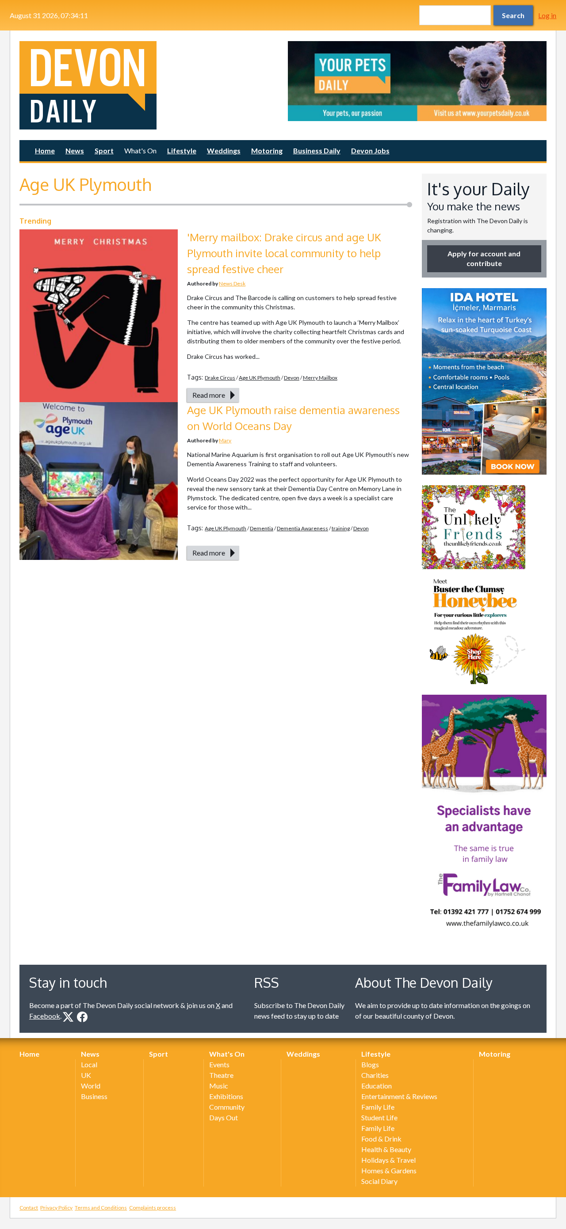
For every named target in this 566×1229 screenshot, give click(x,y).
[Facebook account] (82, 1017)
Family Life (377, 1107)
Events (219, 1064)
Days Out (223, 1117)
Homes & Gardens (389, 1170)
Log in (547, 15)
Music (218, 1085)
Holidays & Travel (388, 1160)
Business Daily (316, 150)
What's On (140, 150)
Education (376, 1085)
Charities (375, 1075)
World (90, 1085)
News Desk (232, 283)
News (74, 150)
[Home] (148, 85)
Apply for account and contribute (483, 258)
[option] (417, 81)
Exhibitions (226, 1096)
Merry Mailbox (320, 377)
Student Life (379, 1117)
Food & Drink (381, 1138)
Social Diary (379, 1181)
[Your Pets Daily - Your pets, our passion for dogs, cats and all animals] (417, 81)
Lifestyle (181, 150)
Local (89, 1064)
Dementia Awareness (302, 528)
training (341, 528)
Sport (104, 150)
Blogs (370, 1064)
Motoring (267, 150)
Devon (291, 377)
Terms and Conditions (101, 1207)
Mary (225, 440)
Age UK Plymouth (259, 377)
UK (86, 1075)
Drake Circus (220, 377)
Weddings (224, 150)
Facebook (44, 1016)
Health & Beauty (386, 1149)
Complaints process (152, 1207)
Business (94, 1096)
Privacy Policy (56, 1207)
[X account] (68, 1017)
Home (45, 150)
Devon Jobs (370, 150)
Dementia (261, 528)
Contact (28, 1207)
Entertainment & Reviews (399, 1096)
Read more (208, 395)
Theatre (221, 1075)
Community (227, 1107)
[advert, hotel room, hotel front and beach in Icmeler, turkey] (484, 381)
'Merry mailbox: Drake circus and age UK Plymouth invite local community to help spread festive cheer (284, 253)
